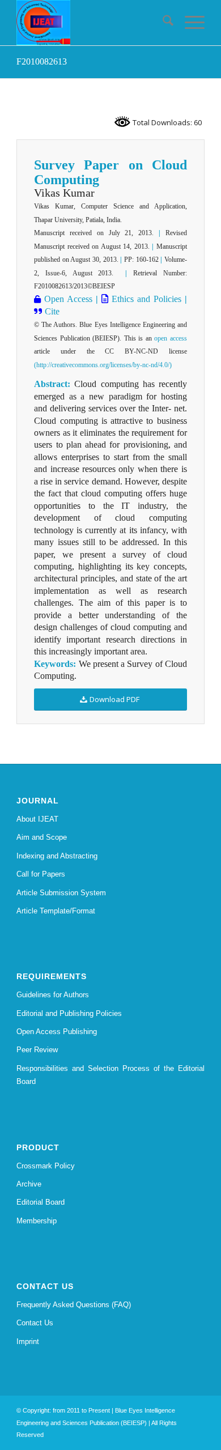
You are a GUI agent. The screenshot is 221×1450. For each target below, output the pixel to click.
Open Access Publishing (56, 1031)
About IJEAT (37, 819)
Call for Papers (40, 874)
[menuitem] (162, 22)
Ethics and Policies (144, 299)
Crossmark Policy (45, 1166)
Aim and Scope (41, 837)
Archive (28, 1184)
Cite (52, 311)
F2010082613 (41, 61)
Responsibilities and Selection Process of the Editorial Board (110, 1075)
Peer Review (37, 1049)
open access (170, 338)
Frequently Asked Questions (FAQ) (73, 1304)
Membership (36, 1221)
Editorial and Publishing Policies (69, 1013)
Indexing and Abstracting (56, 856)
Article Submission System (61, 892)
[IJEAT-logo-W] (91, 22)
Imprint (27, 1341)
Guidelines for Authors (52, 994)
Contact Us (34, 1323)
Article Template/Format (55, 911)
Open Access (66, 299)
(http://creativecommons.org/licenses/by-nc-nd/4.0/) (103, 365)
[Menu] (189, 22)
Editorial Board (40, 1202)
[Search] (162, 22)
